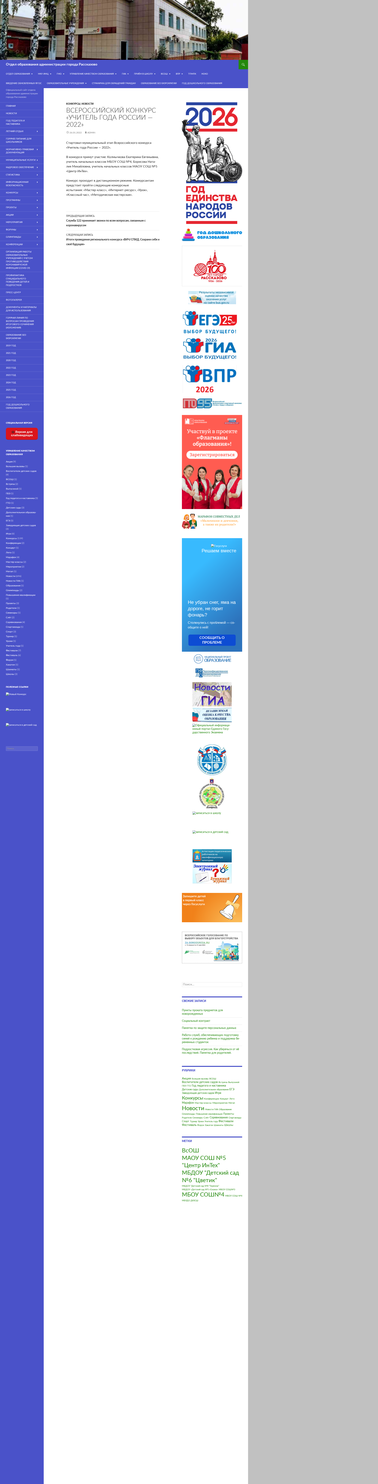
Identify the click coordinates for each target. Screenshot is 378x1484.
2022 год (11, 368)
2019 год (11, 346)
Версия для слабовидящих (22, 433)
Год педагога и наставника (209, 1085)
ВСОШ (212, 1079)
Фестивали (226, 1121)
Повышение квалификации (209, 1114)
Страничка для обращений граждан (114, 83)
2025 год (11, 390)
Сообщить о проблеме (212, 640)
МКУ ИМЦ (43, 74)
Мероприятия (220, 1103)
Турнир (193, 1121)
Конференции (211, 1099)
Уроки (201, 1121)
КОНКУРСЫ (12, 193)
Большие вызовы (200, 1079)
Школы (228, 1125)
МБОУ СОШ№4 (203, 1195)
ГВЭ (184, 1086)
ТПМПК (192, 74)
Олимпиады (188, 1114)
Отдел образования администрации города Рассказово (51, 64)
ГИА (124, 74)
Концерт (224, 1099)
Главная (11, 106)
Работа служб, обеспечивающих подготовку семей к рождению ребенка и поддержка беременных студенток (211, 1039)
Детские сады (190, 1089)
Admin (91, 132)
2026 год (11, 397)
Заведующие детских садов (198, 1093)
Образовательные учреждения (65, 83)
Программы (13, 200)
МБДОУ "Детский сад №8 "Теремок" (200, 1186)
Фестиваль (189, 1125)
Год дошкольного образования (202, 83)
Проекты (228, 1114)
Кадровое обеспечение (20, 167)
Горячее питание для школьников (18, 140)
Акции (10, 215)
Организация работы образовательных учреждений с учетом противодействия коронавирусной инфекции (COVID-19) (19, 260)
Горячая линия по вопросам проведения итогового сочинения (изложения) (20, 323)
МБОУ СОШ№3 (227, 1189)
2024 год (11, 383)
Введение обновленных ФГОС (24, 83)
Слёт (206, 1117)
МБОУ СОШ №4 (233, 1196)
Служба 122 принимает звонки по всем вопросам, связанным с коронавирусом (106, 221)
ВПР (178, 74)
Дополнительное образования (214, 1090)
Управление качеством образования (92, 74)
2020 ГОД (11, 360)
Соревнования (219, 1117)
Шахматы (218, 1125)
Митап (231, 1103)
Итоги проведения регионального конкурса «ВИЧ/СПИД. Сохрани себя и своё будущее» (112, 240)
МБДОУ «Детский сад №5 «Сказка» (200, 1189)
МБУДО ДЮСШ (190, 1200)
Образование (225, 1109)
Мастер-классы (203, 1103)
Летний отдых (14, 131)
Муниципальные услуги (20, 160)
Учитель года (211, 1121)
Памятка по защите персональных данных (209, 1028)
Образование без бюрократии (159, 83)
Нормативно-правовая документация (20, 151)
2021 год (11, 353)
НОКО (204, 74)
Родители (187, 1118)
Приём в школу (143, 74)
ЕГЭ (231, 1089)
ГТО (189, 1086)
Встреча (223, 1082)
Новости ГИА (211, 1109)
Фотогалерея (14, 300)
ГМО (59, 74)
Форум (200, 1125)
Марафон (188, 1102)
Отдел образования (18, 74)
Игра (218, 1092)
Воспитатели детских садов (200, 1082)
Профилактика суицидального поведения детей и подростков (17, 280)
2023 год (11, 375)
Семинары (198, 1118)
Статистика (13, 175)
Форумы (11, 230)
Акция (186, 1078)
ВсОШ (164, 74)
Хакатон (209, 1125)
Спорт (185, 1121)
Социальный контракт (196, 1021)
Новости (88, 104)
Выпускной (233, 1082)
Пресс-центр (13, 292)
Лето (231, 1099)
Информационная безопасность (17, 184)
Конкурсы (73, 104)
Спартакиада (235, 1118)
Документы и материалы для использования (21, 309)
